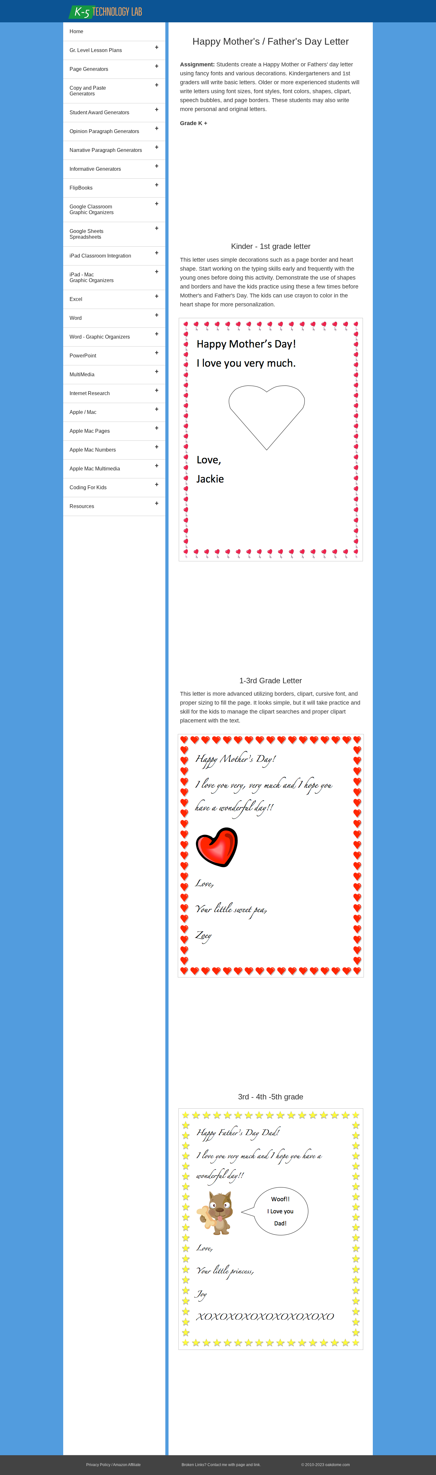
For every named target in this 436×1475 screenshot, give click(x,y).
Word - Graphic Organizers (100, 337)
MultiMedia (82, 374)
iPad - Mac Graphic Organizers (92, 277)
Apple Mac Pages (90, 431)
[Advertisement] (271, 181)
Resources (82, 506)
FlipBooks (81, 188)
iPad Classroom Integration (100, 255)
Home (76, 31)
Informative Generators (95, 169)
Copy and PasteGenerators (88, 90)
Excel (76, 299)
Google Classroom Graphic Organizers (92, 209)
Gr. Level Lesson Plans (96, 50)
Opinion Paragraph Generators (104, 131)
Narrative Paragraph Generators (106, 150)
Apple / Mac (83, 412)
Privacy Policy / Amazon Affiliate (113, 1465)
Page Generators (89, 69)
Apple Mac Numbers (93, 450)
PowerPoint (83, 355)
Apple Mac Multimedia (95, 468)
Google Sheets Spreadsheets (86, 234)
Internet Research (90, 393)
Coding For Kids (88, 487)
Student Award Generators (99, 112)
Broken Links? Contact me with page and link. (221, 1465)
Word (76, 318)
